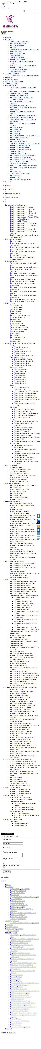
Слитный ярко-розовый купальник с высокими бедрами (27, 454)
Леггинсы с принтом (17, 53)
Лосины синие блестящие (19, 695)
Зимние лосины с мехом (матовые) (23, 761)
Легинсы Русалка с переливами (21, 701)
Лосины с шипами (16, 549)
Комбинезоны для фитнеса (20, 41)
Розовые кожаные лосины (19, 161)
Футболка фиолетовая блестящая (26, 413)
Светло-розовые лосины (19, 327)
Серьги (12, 419)
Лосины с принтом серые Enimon (22, 583)
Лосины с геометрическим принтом (23, 485)
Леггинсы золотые (17, 689)
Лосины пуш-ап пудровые (24, 603)
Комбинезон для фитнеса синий (21, 227)
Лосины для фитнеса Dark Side (25, 627)
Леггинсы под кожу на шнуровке (22, 535)
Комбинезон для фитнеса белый (21, 211)
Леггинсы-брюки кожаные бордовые (23, 165)
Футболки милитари (17, 811)
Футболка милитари (21, 813)
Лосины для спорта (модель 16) (21, 681)
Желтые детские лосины (19, 477)
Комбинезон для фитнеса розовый (22, 209)
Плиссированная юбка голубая (25, 397)
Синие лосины (15, 313)
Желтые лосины (16, 321)
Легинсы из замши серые (19, 95)
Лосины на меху (16, 777)
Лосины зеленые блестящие (20, 743)
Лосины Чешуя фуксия (18, 699)
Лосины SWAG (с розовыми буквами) (24, 673)
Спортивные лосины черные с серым (24, 641)
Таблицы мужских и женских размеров (24, 75)
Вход (3, 6)
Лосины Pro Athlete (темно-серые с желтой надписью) (22, 684)
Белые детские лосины (18, 479)
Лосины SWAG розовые (19, 671)
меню (3, 33)
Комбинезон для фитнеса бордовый (23, 213)
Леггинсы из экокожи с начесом (21, 771)
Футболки (13, 407)
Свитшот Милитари (17, 571)
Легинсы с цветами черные (20, 145)
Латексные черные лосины (20, 697)
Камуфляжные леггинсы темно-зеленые (24, 143)
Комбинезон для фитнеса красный (22, 229)
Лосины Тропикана (17, 637)
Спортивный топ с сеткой (23, 807)
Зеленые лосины (16, 309)
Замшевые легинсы (17, 151)
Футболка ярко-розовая (22, 417)
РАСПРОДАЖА (11, 85)
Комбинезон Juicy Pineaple (19, 219)
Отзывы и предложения (14, 81)
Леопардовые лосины (18, 43)
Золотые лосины (16, 467)
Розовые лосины (16, 307)
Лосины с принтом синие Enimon (22, 589)
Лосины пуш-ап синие (22, 607)
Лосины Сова (15, 131)
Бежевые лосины (16, 341)
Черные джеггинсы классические (22, 281)
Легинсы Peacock (16, 139)
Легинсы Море (15, 177)
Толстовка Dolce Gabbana (23, 359)
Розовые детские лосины (19, 471)
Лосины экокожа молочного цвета (22, 515)
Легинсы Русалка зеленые (19, 713)
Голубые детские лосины (19, 473)
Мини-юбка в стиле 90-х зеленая (26, 391)
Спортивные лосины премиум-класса (24, 595)
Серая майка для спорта (23, 799)
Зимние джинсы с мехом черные (22, 763)
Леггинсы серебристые (18, 693)
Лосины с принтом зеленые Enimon (23, 591)
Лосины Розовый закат (18, 141)
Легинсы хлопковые (17, 67)
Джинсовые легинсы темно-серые (22, 279)
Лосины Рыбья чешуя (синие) (21, 703)
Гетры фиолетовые (21, 347)
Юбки (12, 385)
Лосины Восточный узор (19, 137)
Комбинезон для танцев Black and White (24, 217)
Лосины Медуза (16, 133)
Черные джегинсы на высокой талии (23, 267)
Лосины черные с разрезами (20, 723)
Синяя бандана (19, 373)
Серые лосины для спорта (19, 639)
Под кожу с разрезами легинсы (21, 117)
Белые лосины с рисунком (19, 173)
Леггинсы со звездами (18, 663)
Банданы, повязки (16, 367)
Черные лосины (15, 311)
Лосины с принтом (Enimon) (20, 585)
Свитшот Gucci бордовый (23, 361)
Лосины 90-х (14, 47)
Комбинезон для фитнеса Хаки (21, 215)
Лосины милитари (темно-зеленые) (23, 159)
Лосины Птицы (15, 175)
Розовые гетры (19, 353)
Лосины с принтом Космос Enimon (23, 581)
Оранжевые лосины (17, 331)
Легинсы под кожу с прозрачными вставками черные (22, 520)
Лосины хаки (15, 335)
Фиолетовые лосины (17, 317)
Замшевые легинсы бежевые (20, 93)
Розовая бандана (20, 379)
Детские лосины (16, 51)
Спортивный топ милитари (24, 809)
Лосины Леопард (16, 129)
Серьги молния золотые (23, 435)
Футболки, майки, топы (18, 69)
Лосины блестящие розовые (20, 179)
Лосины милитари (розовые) (20, 157)
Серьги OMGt (19, 439)
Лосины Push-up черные (23, 605)
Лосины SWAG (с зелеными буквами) (24, 677)
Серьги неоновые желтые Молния (27, 433)
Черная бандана (20, 371)
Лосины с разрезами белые (20, 729)
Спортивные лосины (17, 643)
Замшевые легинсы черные (20, 153)
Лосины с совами (16, 127)
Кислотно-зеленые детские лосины (23, 475)
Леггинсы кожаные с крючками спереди (25, 765)
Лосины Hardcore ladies (18, 665)
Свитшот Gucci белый (22, 363)
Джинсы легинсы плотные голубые (23, 115)
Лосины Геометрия (17, 651)
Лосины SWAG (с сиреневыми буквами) (25, 675)
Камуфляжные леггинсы (19, 57)
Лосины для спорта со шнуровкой (26, 629)
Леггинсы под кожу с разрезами (21, 731)
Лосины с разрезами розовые (20, 745)
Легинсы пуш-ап (16, 509)
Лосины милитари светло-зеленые (22, 155)
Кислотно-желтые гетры (23, 351)
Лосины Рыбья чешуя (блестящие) (22, 711)
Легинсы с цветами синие (19, 147)
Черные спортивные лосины (20, 635)
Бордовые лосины (16, 323)
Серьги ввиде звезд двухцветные (26, 421)
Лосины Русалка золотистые (20, 709)
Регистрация (5, 8)
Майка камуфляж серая (18, 575)
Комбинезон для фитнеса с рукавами (23, 223)
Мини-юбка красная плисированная (21, 388)
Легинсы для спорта (17, 59)
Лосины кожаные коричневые (21, 503)
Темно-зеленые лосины (18, 329)
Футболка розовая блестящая (25, 415)
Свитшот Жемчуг (20, 825)
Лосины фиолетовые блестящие (21, 691)
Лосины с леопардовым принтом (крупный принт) (22, 258)
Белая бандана (19, 375)
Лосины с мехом (16, 779)
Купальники (14, 443)
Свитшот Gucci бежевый (23, 365)
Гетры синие (18, 349)
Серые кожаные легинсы (19, 163)
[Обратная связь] (20, 1041)
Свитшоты (14, 821)
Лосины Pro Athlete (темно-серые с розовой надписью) (22, 658)
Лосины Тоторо (15, 171)
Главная (8, 37)
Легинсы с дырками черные (20, 739)
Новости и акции (11, 79)
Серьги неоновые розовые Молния (27, 437)
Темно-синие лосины (17, 325)
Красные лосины (16, 319)
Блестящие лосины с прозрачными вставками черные (22, 720)
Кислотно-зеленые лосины (20, 315)
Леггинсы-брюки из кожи (19, 511)
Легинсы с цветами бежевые (20, 149)
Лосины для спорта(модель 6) (21, 653)
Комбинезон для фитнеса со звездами (24, 225)
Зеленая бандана (20, 381)
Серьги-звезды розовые (22, 429)
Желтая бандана (20, 383)
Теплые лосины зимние (18, 783)
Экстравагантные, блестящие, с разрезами (21, 687)
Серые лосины (15, 339)
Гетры (12, 345)
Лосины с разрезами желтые (20, 727)
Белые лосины (15, 333)
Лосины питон (15, 241)
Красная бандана (20, 369)
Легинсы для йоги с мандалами (21, 655)
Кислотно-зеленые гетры (23, 355)
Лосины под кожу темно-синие (21, 543)
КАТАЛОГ (9, 39)
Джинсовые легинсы (17, 45)
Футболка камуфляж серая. (20, 577)
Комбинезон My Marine (18, 221)
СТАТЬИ (8, 181)
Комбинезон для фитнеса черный (22, 207)
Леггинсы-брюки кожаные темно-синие (24, 523)
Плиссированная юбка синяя (25, 395)
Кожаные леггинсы (17, 55)
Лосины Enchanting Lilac (23, 601)
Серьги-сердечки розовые (23, 427)
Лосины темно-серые (17, 337)
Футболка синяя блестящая (24, 409)
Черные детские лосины (19, 481)
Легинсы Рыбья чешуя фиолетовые (23, 705)
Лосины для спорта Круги (19, 661)
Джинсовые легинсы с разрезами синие (24, 135)
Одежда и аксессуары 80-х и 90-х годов (24, 49)
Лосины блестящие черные (20, 537)
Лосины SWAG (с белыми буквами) (23, 679)
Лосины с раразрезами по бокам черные (24, 725)
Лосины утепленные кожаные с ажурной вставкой (21, 98)
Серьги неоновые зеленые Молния (27, 441)
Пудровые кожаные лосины (20, 105)
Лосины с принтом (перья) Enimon (22, 587)
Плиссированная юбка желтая (25, 393)
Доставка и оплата (12, 83)
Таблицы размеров (12, 73)
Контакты (9, 77)
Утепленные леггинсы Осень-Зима (23, 65)
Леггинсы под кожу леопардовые (22, 529)
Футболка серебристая (22, 411)
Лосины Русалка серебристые (21, 707)
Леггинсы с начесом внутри (20, 785)
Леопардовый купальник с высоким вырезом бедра (24, 458)
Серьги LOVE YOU (21, 431)
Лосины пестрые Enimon (19, 593)
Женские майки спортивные (20, 797)
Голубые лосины (16, 305)
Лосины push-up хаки (22, 609)
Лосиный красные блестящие (21, 741)
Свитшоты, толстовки (18, 71)
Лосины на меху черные (19, 781)
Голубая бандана (20, 377)
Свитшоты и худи (16, 357)
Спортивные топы (16, 801)
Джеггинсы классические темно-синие (24, 91)
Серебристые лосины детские (21, 469)
